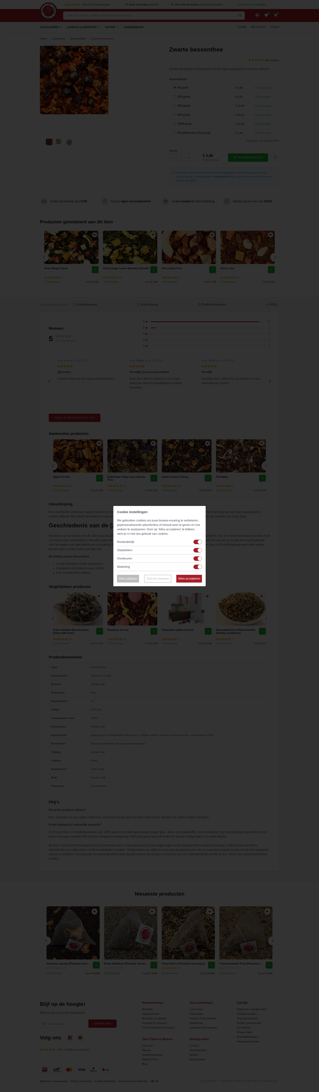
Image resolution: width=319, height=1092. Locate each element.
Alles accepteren (189, 578)
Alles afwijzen (128, 578)
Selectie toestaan (157, 578)
